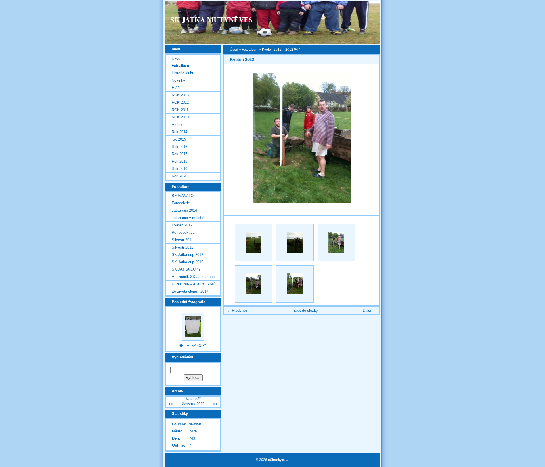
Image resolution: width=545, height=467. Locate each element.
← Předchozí (238, 310)
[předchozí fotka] (233, 138)
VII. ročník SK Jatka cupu (193, 277)
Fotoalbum (250, 49)
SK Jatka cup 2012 (187, 254)
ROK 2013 (180, 95)
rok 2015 (179, 139)
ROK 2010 (180, 117)
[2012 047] (336, 242)
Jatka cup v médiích (188, 218)
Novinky (178, 80)
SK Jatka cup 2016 (187, 262)
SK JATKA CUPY (186, 269)
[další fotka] (369, 138)
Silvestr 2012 (182, 247)
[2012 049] (253, 284)
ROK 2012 (180, 102)
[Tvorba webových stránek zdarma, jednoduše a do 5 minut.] (288, 460)
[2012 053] (294, 284)
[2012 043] (294, 242)
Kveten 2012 (272, 49)
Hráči (176, 88)
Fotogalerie (181, 203)
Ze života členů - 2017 (190, 291)
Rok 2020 (179, 176)
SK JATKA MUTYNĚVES (211, 19)
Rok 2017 (179, 154)
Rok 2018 (179, 161)
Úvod (234, 49)
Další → (369, 310)
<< (170, 404)
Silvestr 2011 (182, 240)
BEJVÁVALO (183, 196)
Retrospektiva (183, 232)
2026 (200, 404)
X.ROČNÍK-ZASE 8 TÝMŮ (193, 284)
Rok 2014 (179, 132)
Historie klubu (183, 73)
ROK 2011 (180, 110)
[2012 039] (253, 242)
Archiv (177, 124)
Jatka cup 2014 (184, 210)
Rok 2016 (179, 147)
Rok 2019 (179, 169)
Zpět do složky (306, 310)
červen (187, 404)
